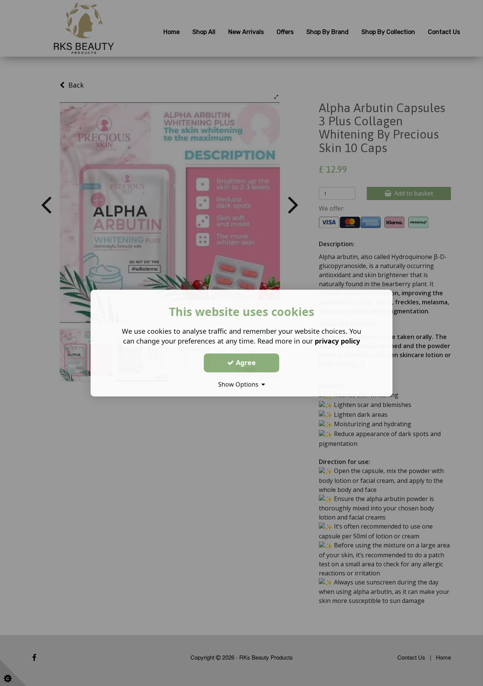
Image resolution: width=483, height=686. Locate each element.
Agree (245, 362)
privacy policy (337, 340)
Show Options (239, 384)
